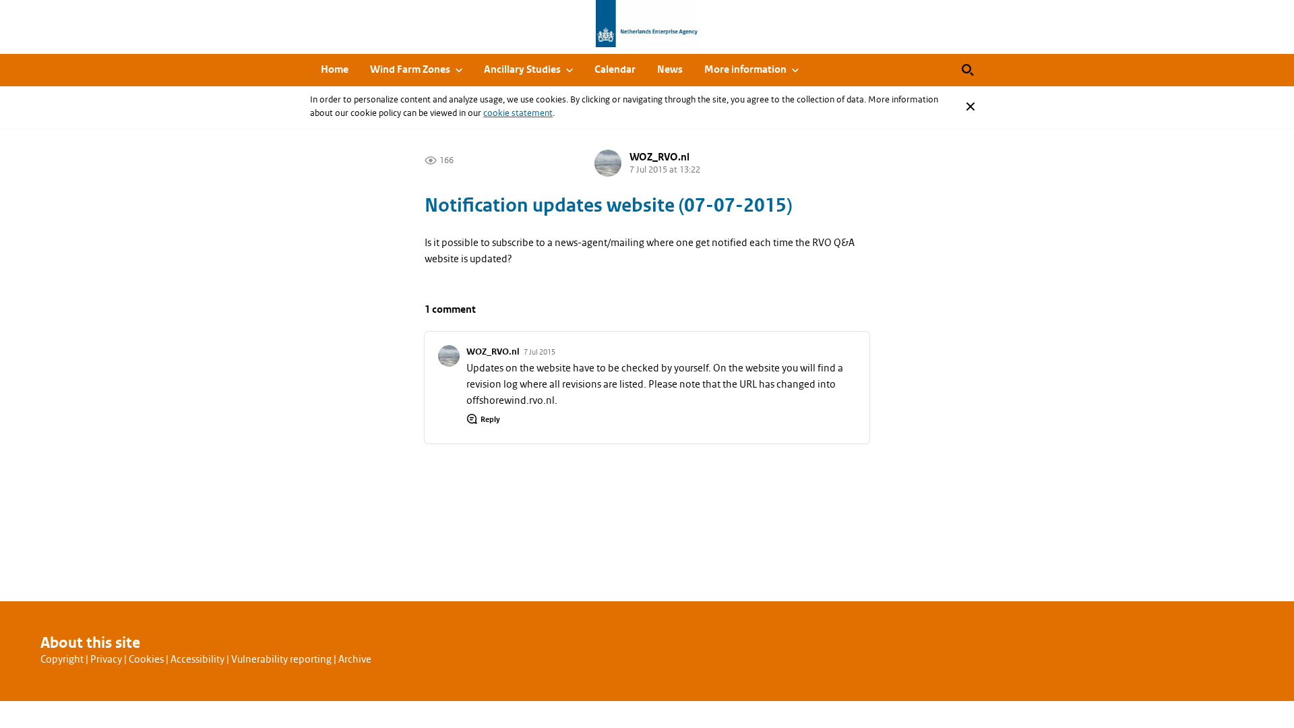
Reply (490, 419)
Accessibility (197, 659)
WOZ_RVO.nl (659, 157)
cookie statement (518, 113)
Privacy (106, 659)
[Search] (968, 70)
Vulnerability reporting (281, 659)
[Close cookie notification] (970, 106)
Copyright (62, 659)
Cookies (146, 659)
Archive (354, 659)
